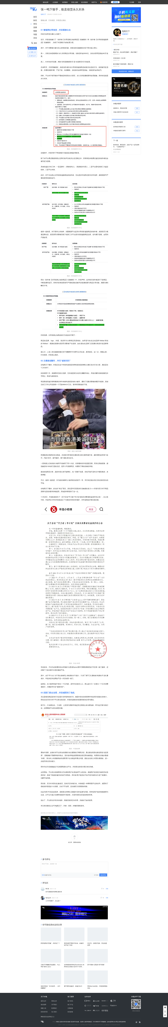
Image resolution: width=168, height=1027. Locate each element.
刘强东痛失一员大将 (119, 58)
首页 (35, 16)
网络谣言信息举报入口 (47, 1017)
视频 (35, 30)
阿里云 (58, 1022)
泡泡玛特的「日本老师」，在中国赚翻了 (50, 987)
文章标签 (70, 1008)
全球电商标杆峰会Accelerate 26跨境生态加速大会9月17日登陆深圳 (74, 966)
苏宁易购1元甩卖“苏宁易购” (96, 965)
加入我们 (54, 1012)
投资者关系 (44, 1012)
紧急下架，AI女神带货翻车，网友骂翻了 (125, 52)
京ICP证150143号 (98, 1025)
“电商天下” (58, 806)
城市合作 (43, 1001)
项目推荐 (43, 1004)
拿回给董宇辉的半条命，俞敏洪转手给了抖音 (74, 944)
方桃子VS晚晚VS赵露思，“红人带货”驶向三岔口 (50, 966)
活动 (35, 37)
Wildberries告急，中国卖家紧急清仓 (97, 987)
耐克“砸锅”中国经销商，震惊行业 (123, 64)
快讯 (35, 20)
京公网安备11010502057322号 (112, 1025)
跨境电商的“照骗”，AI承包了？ (50, 943)
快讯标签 (70, 1012)
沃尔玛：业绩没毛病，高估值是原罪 (97, 944)
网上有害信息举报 (121, 1021)
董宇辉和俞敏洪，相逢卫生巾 (73, 986)
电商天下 (43, 14)
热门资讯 (70, 1001)
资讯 (35, 23)
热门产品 (70, 1004)
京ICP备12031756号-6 (86, 1025)
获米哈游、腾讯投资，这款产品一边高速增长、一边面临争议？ (126, 146)
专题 (35, 34)
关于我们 (54, 1004)
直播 (35, 27)
